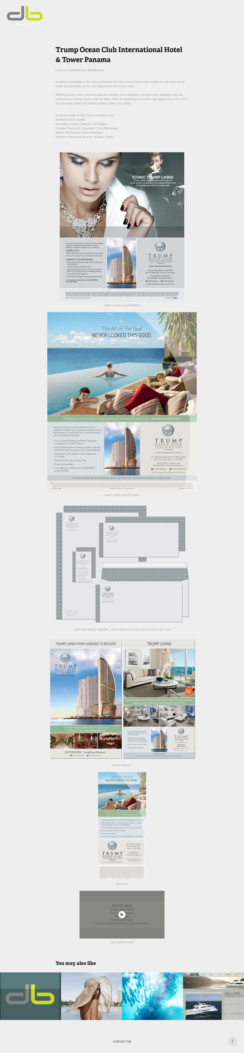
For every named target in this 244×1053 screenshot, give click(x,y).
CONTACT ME (122, 1041)
